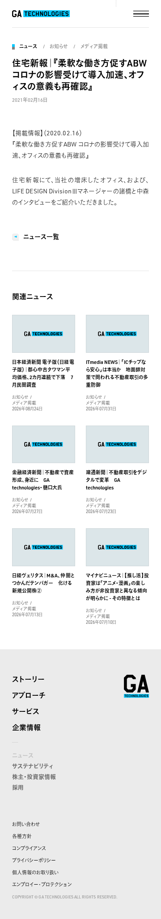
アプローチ (29, 695)
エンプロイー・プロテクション (42, 884)
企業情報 (26, 727)
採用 (18, 787)
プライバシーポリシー (34, 860)
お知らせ (59, 46)
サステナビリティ (32, 765)
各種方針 (22, 836)
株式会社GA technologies (136, 686)
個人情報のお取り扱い (35, 872)
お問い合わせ (26, 824)
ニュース (28, 46)
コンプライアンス (29, 848)
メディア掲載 (93, 46)
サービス (25, 711)
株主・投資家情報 (34, 776)
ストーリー (28, 679)
